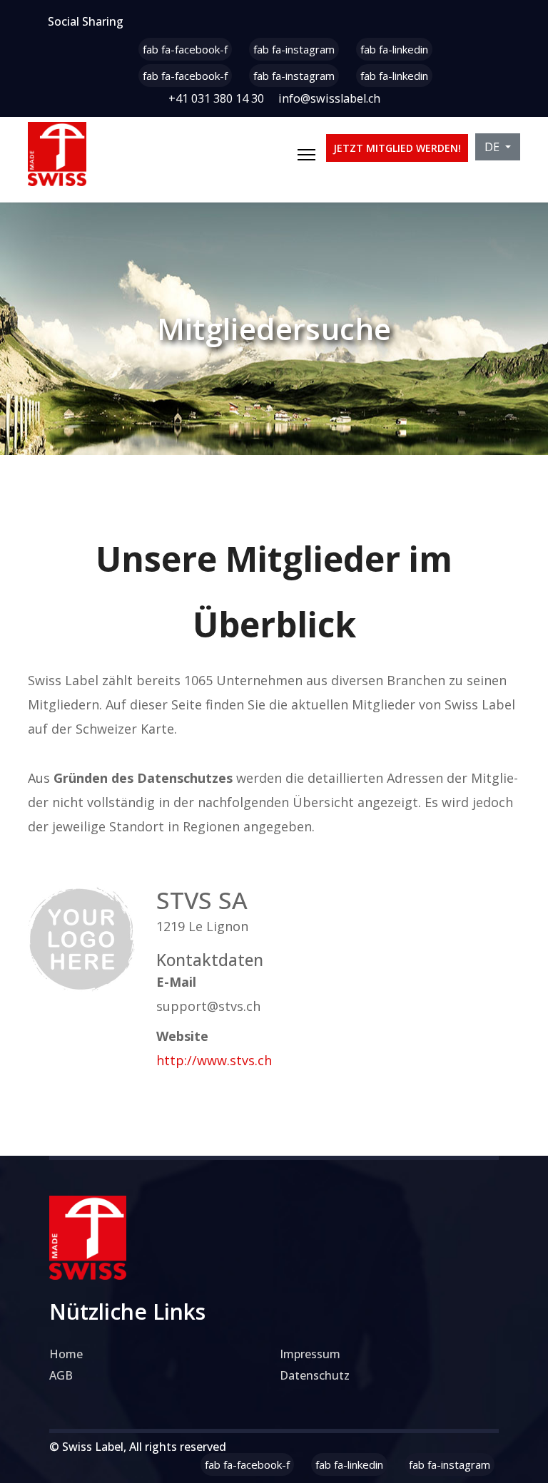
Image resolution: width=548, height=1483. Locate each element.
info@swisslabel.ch (329, 98)
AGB (61, 1375)
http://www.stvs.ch (214, 1060)
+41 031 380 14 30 (216, 98)
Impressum (310, 1354)
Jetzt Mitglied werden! (397, 148)
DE (493, 147)
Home (66, 1354)
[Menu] (306, 154)
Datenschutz (315, 1375)
